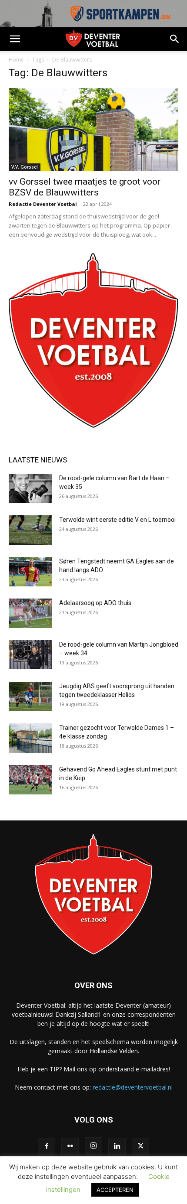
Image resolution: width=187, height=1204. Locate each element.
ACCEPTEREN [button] (115, 1189)
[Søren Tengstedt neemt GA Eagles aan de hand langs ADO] (30, 572)
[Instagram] (93, 1146)
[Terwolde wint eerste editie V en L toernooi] (30, 530)
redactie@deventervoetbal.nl (133, 1087)
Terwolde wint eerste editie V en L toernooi (118, 519)
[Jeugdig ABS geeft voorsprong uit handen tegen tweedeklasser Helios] (30, 697)
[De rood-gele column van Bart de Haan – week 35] (30, 489)
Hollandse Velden (114, 1051)
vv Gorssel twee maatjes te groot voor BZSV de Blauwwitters (84, 187)
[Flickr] (70, 1146)
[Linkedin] (117, 1146)
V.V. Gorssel (24, 167)
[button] (15, 39)
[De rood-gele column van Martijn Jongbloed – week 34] (30, 654)
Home (16, 59)
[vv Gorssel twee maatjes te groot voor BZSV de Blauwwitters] (93, 129)
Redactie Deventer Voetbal (43, 204)
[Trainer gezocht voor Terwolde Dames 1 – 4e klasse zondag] (30, 738)
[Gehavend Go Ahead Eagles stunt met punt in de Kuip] (30, 780)
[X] (140, 1146)
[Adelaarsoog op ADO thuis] (30, 613)
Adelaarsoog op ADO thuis (95, 602)
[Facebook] (46, 1146)
